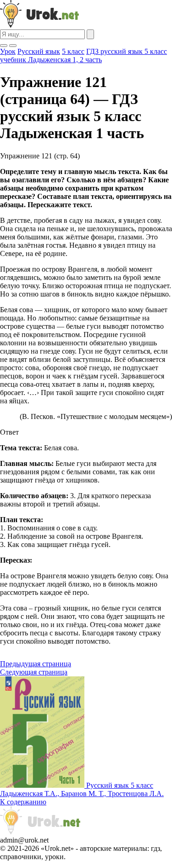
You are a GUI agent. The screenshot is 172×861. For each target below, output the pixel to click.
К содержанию (23, 802)
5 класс (73, 51)
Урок (8, 51)
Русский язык (38, 51)
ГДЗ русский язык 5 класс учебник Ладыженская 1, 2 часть (83, 55)
